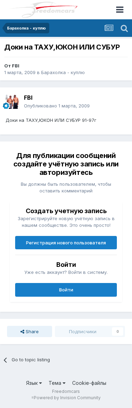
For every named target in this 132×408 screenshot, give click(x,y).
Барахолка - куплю (63, 72)
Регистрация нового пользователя (66, 242)
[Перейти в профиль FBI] (13, 102)
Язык (32, 383)
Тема (56, 383)
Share (31, 331)
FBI (15, 65)
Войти (66, 289)
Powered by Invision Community (67, 397)
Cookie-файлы (89, 383)
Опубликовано (57, 105)
